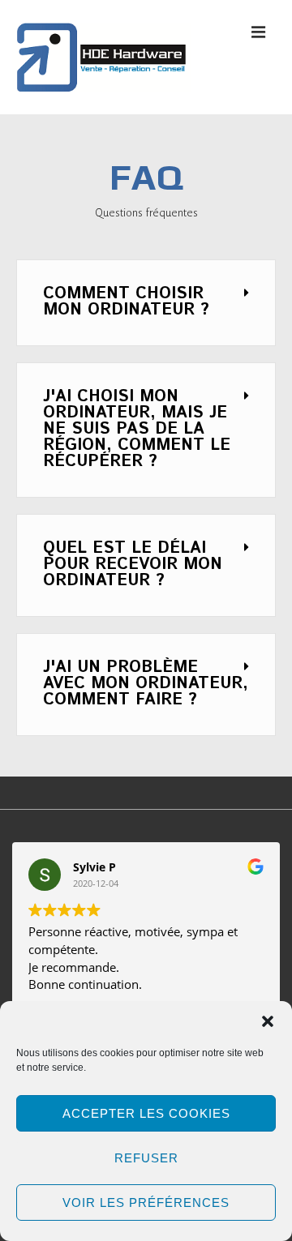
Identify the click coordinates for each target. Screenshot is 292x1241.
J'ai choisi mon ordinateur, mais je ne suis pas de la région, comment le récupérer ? (136, 429)
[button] (268, 1021)
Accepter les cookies (146, 1113)
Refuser (146, 1158)
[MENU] (258, 31)
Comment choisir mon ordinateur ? (126, 302)
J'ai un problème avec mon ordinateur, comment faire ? (145, 684)
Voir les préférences (146, 1202)
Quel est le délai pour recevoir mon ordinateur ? (132, 565)
